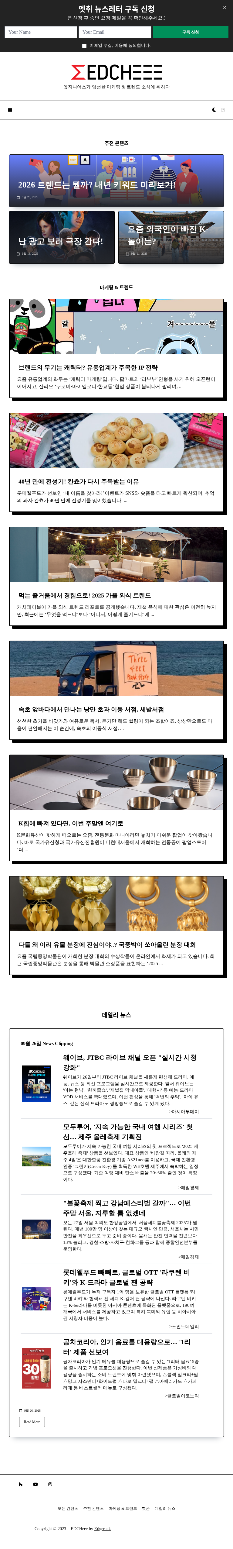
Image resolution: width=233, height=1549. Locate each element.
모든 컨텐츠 (68, 1508)
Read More (32, 1422)
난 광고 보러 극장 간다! (60, 241)
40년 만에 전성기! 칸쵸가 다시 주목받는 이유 (79, 481)
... (181, 386)
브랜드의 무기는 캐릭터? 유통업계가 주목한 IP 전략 (88, 367)
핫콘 (146, 1508)
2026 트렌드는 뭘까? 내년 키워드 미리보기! (97, 184)
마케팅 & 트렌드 (123, 1508)
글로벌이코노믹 (183, 1395)
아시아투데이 (185, 1111)
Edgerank (102, 1529)
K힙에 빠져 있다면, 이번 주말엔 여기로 (71, 823)
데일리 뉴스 (165, 1508)
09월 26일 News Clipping (47, 1043)
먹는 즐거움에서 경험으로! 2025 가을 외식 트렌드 (85, 595)
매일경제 (190, 1187)
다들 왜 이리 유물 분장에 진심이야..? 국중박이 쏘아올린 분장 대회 (107, 944)
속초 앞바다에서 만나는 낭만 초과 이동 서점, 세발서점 (91, 709)
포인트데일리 (185, 1326)
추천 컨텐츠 (93, 1508)
